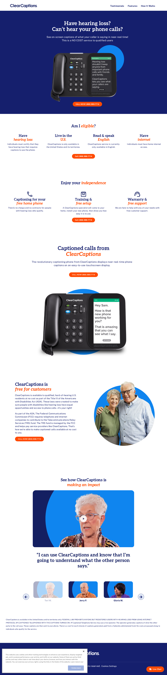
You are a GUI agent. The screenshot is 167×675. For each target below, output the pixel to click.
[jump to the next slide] (141, 597)
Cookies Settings (109, 666)
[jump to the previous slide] (26, 597)
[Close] (83, 651)
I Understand (76, 668)
